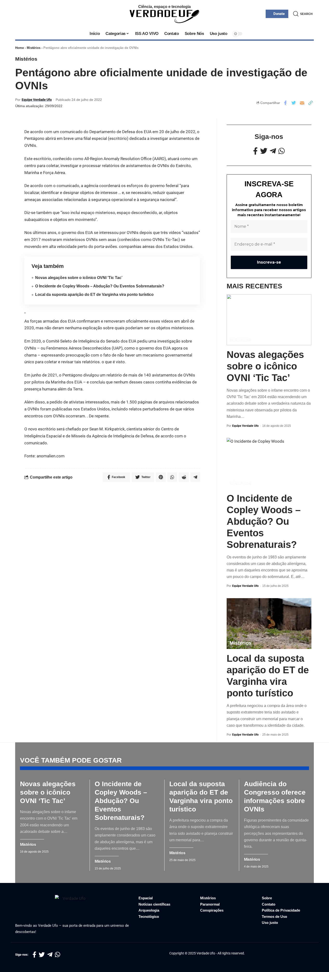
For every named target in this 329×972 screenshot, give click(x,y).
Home (19, 48)
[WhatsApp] (281, 151)
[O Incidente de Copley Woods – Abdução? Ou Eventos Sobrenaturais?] (269, 463)
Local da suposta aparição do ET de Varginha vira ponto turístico (94, 294)
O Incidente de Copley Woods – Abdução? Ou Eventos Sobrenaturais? (99, 286)
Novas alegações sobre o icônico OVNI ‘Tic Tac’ (78, 278)
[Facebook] (255, 151)
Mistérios (33, 48)
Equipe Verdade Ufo (37, 100)
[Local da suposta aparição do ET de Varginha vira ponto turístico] (269, 623)
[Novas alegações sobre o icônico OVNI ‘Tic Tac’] (269, 319)
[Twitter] (264, 151)
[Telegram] (273, 151)
